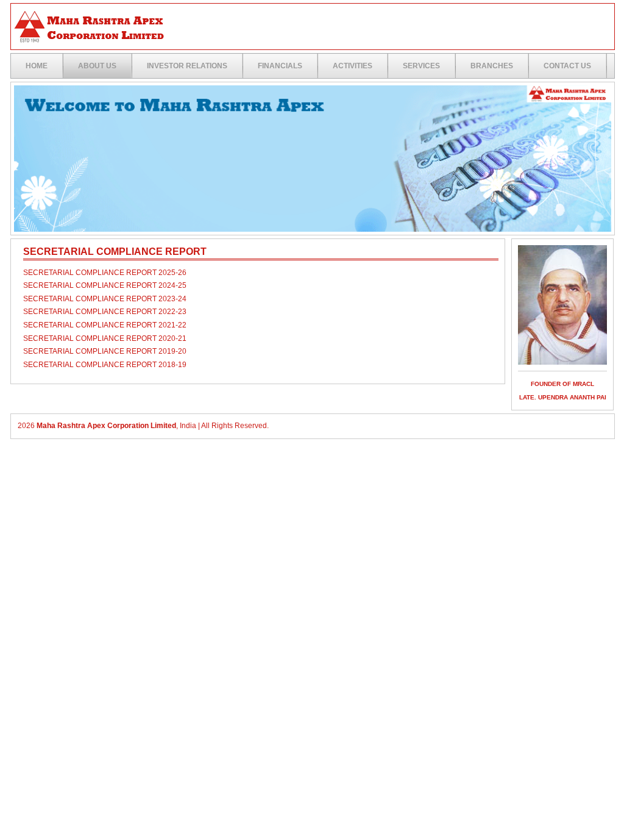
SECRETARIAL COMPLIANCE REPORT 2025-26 (104, 272)
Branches (491, 66)
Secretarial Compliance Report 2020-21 (104, 338)
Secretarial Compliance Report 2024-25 (104, 285)
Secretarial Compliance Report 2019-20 (104, 351)
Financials (280, 66)
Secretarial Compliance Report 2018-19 (104, 364)
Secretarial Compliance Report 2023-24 (104, 299)
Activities (352, 66)
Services (421, 66)
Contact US (567, 66)
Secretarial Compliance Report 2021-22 (104, 325)
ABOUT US (97, 66)
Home (37, 66)
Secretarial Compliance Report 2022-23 (104, 311)
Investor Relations (187, 66)
